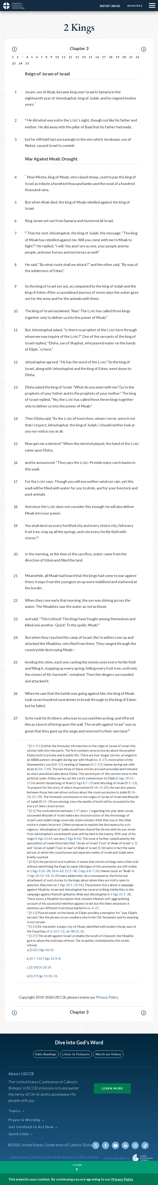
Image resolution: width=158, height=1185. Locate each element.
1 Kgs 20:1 (65, 885)
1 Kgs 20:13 (35, 875)
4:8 (54, 764)
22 (137, 57)
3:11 (33, 913)
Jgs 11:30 (45, 976)
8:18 (101, 848)
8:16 (132, 792)
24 (21, 63)
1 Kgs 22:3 (49, 958)
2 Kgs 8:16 (72, 838)
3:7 (33, 958)
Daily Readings (45, 1054)
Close (77, 1164)
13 (77, 57)
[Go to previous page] (16, 49)
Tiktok (145, 1145)
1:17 (76, 811)
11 (64, 57)
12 (70, 57)
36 (82, 931)
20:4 (55, 871)
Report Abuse (110, 6)
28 (48, 871)
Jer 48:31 (72, 931)
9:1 (128, 783)
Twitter (95, 1145)
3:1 (32, 746)
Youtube (115, 1145)
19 (117, 57)
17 (104, 57)
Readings (134, 5)
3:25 (33, 926)
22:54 (78, 885)
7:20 (47, 769)
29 (39, 797)
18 (111, 57)
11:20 (103, 787)
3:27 (33, 936)
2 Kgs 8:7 (80, 783)
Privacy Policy (107, 997)
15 (91, 57)
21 (131, 57)
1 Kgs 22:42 (44, 838)
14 (84, 57)
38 (75, 871)
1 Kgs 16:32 (45, 950)
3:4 (32, 861)
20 (124, 57)
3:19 (33, 967)
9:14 (94, 787)
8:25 (43, 801)
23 (14, 63)
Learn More (112, 1088)
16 (97, 57)
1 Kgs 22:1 (117, 894)
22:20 (54, 875)
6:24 (39, 769)
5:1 (93, 764)
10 (57, 57)
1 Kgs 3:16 (37, 871)
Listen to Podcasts (75, 1054)
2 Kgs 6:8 (84, 871)
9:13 (39, 746)
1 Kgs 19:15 (125, 778)
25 (27, 63)
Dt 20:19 (44, 967)
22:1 (68, 871)
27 (104, 760)
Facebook (105, 1145)
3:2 (33, 950)
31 (55, 976)
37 (60, 764)
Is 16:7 (55, 931)
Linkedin (125, 1145)
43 (61, 871)
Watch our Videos (108, 1054)
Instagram (135, 1145)
